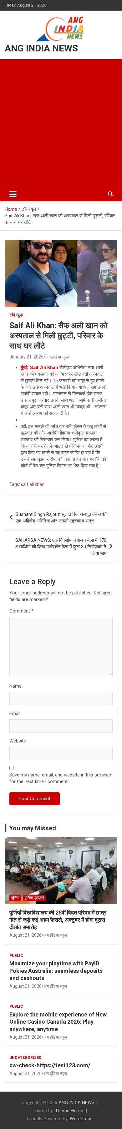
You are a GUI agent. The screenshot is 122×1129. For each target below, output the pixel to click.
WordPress (81, 1119)
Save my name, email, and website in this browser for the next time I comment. (60, 778)
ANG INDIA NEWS (41, 48)
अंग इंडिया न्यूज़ (57, 356)
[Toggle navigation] (13, 194)
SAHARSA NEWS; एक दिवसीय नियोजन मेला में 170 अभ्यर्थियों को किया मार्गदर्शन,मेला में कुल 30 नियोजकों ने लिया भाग (60, 546)
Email (14, 713)
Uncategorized (25, 1057)
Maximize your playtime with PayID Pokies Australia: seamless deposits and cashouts (56, 970)
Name (15, 686)
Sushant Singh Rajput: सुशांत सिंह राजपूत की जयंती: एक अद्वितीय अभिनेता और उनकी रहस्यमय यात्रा (62, 518)
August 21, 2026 (25, 935)
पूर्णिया (15, 898)
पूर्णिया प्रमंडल (34, 898)
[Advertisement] (61, 123)
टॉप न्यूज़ (16, 314)
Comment (21, 611)
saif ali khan (32, 484)
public (16, 956)
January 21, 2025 (26, 356)
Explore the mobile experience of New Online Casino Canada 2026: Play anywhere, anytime (58, 1021)
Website (17, 741)
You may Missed (32, 828)
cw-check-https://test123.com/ (49, 1065)
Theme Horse (69, 1110)
